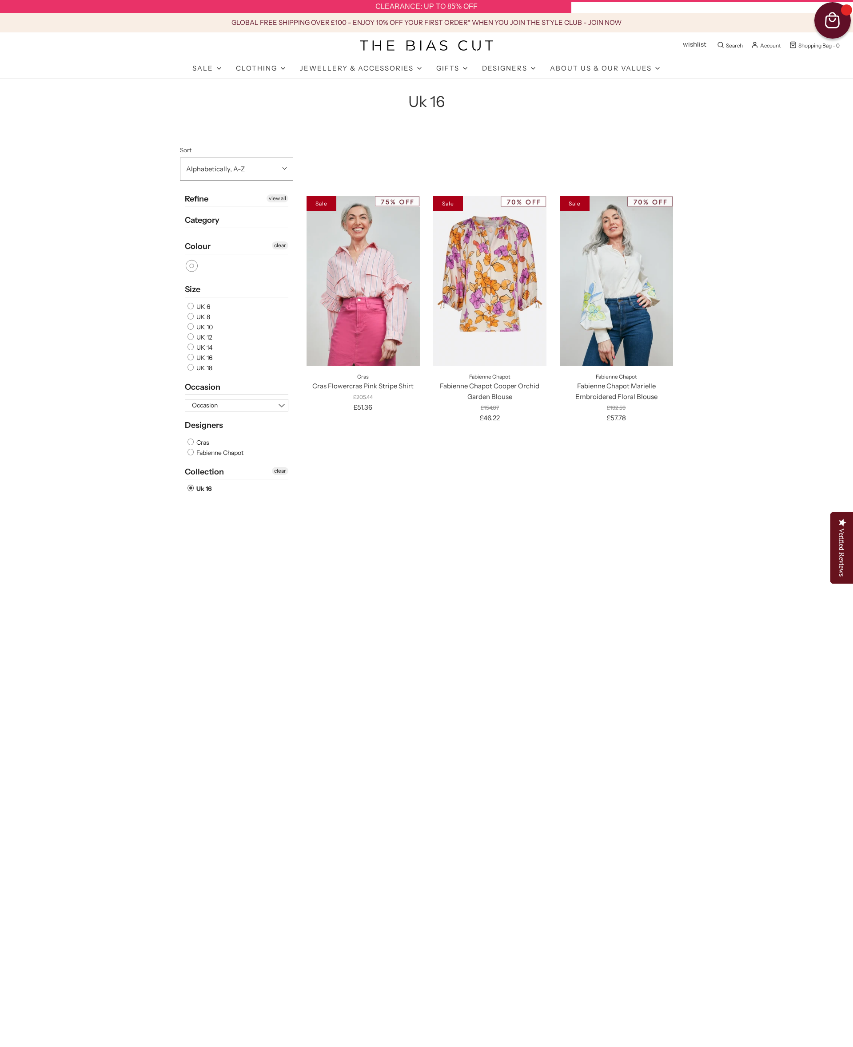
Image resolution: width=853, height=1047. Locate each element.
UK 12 (203, 337)
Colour (198, 246)
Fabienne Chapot (219, 453)
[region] (426, 6)
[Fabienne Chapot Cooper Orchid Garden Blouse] (489, 281)
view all (277, 198)
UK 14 (203, 348)
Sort (185, 150)
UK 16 (203, 358)
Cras (202, 442)
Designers (204, 425)
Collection (204, 472)
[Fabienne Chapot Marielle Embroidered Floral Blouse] (616, 281)
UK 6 (202, 307)
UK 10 (204, 327)
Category (202, 220)
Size (192, 289)
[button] (236, 169)
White (192, 266)
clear (280, 245)
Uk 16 (203, 489)
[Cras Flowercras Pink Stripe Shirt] (363, 281)
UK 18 (203, 368)
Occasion (202, 387)
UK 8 (202, 317)
